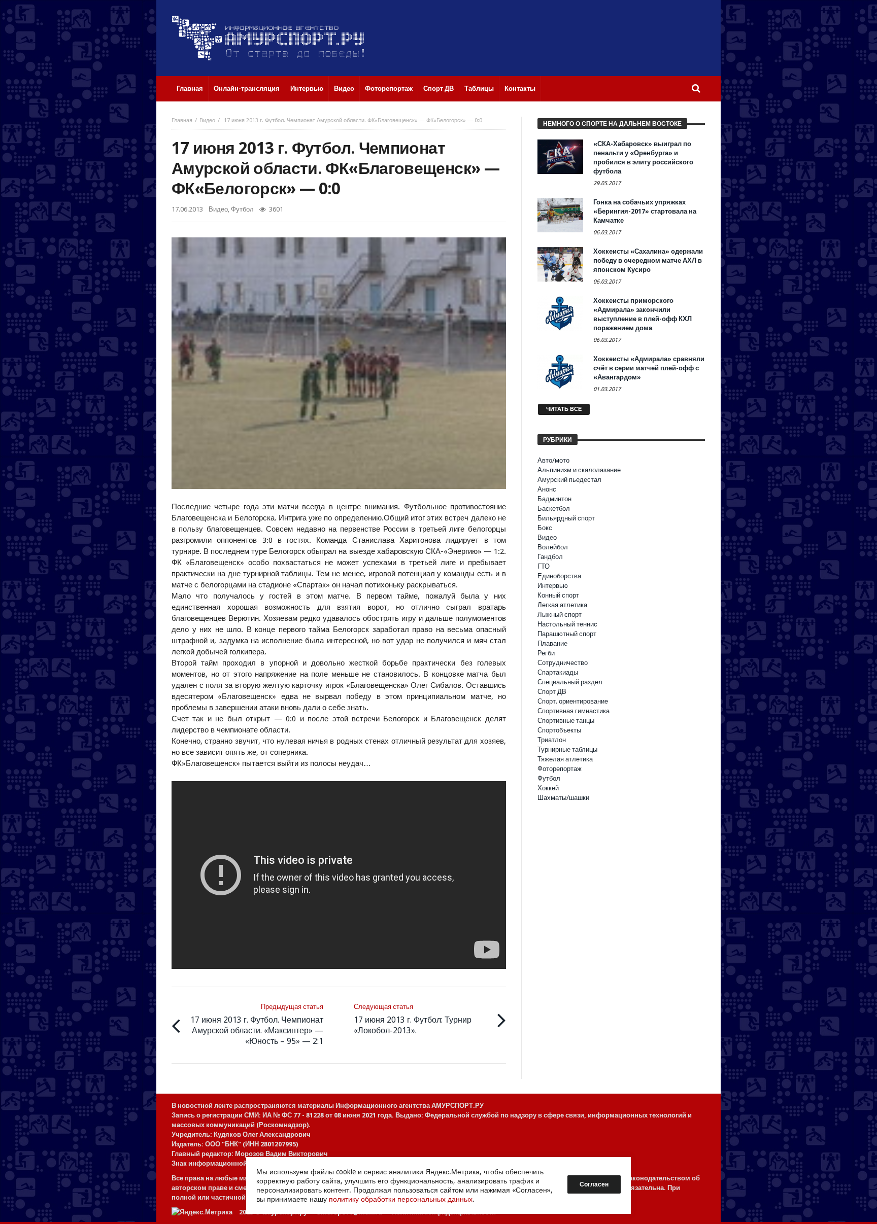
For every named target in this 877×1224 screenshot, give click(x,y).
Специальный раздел (569, 682)
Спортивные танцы (565, 720)
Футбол (242, 209)
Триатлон (551, 740)
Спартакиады (557, 672)
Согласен (594, 1184)
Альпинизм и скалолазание (579, 470)
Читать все (564, 409)
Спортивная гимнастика (573, 711)
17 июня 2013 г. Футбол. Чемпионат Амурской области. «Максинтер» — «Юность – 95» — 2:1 (256, 1024)
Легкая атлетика (562, 605)
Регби (546, 653)
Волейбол (552, 547)
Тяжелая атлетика (565, 759)
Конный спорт (558, 595)
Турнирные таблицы (567, 749)
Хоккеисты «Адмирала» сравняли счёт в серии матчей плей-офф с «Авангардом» (648, 368)
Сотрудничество (562, 663)
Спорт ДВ (551, 691)
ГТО (543, 566)
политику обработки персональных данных (401, 1199)
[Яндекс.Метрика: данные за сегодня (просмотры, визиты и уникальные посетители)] (202, 1212)
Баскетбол (553, 508)
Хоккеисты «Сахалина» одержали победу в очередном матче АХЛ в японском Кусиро (648, 260)
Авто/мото (553, 460)
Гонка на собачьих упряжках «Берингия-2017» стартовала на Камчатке (644, 211)
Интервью (552, 585)
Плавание (552, 643)
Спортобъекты (559, 730)
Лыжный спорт (559, 614)
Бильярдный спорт (566, 518)
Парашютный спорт (566, 634)
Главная (182, 120)
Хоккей (548, 788)
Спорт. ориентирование (572, 701)
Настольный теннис (567, 624)
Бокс (544, 528)
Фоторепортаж (559, 769)
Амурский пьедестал (569, 479)
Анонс (546, 489)
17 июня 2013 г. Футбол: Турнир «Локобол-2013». (412, 1019)
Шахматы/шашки (563, 797)
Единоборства (559, 576)
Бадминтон (554, 499)
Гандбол (550, 557)
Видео (207, 120)
